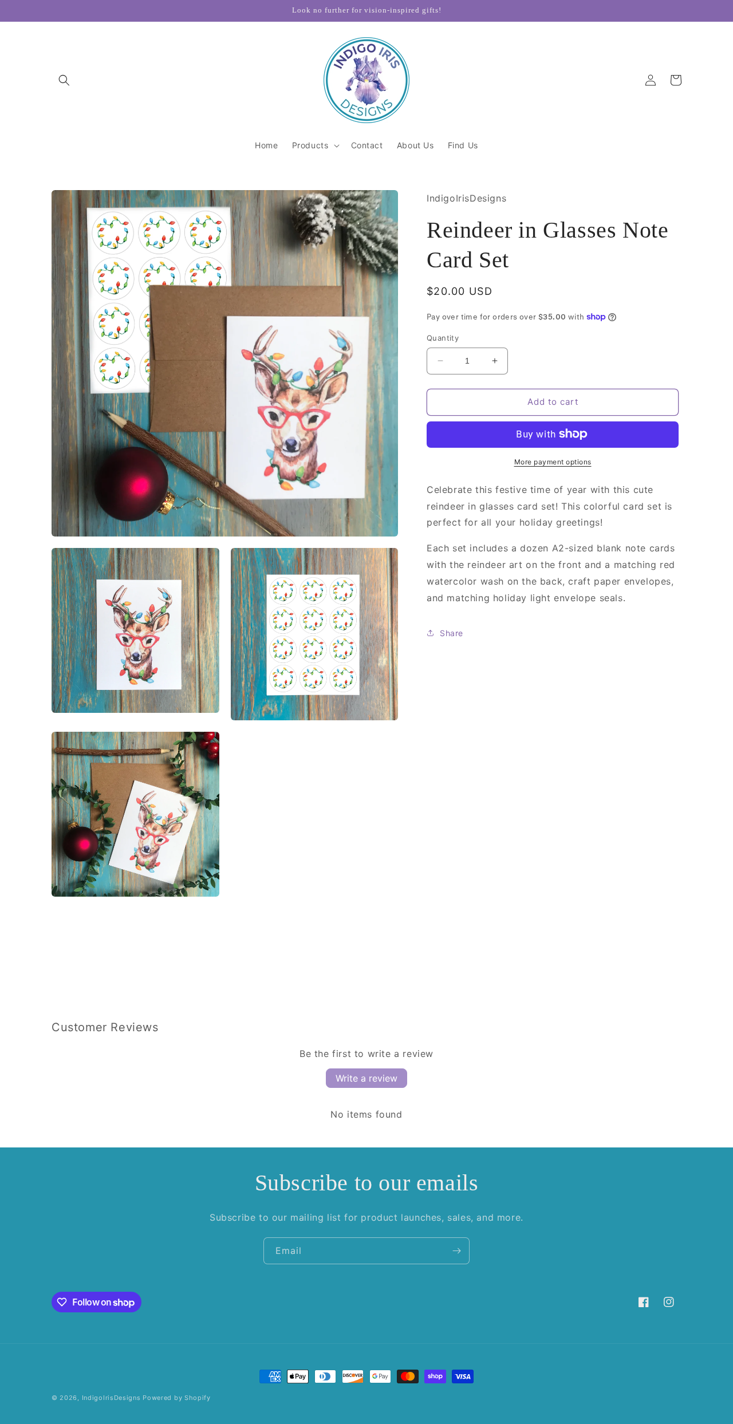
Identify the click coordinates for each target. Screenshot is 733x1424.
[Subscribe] (456, 1250)
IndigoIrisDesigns (111, 1398)
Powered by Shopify (177, 1398)
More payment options (553, 461)
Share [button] (451, 632)
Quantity (443, 337)
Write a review (366, 1078)
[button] (64, 80)
